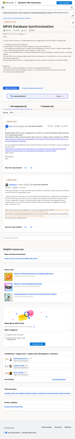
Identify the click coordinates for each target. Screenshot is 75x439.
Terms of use (58, 427)
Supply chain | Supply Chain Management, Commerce (38, 12)
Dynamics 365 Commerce (15, 335)
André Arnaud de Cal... (21, 358)
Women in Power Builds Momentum (28, 284)
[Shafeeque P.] (6, 184)
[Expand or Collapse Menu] (3, 7)
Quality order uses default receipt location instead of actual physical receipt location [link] (37, 393)
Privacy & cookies (47, 427)
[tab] (17, 107)
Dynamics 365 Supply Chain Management (16, 338)
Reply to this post (11, 88)
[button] (64, 3)
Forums (20, 12)
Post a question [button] (64, 3)
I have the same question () (32, 88)
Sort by (5, 112)
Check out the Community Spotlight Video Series (21, 258)
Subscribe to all (37, 344)
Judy (10, 126)
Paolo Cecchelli (18, 372)
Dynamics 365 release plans (13, 407)
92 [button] (31, 358)
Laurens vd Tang (18, 365)
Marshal (22, 34)
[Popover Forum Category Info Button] (34, 327)
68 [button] (26, 365)
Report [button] (33, 30)
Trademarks (67, 427)
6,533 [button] (21, 185)
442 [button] (26, 34)
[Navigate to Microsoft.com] (8, 3)
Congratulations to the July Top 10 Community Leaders (35, 294)
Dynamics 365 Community (29, 2)
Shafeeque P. (13, 185)
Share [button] (25, 30)
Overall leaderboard (59, 379)
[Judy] (6, 126)
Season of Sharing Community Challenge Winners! (33, 274)
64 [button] (25, 372)
